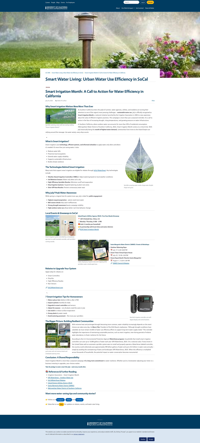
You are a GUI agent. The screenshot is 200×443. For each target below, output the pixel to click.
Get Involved (139, 8)
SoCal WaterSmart (100, 170)
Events (63, 2)
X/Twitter (79, 400)
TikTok (69, 400)
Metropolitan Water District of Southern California (64, 388)
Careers (47, 2)
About (118, 8)
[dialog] (100, 436)
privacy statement (79, 434)
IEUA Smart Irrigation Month (89, 229)
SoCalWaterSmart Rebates (56, 380)
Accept (151, 439)
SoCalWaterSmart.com (55, 287)
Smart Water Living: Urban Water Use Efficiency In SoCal (67, 73)
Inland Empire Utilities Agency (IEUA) (60, 383)
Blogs (58, 2)
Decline (143, 439)
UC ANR (47, 73)
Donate (150, 2)
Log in (143, 2)
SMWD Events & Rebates (121, 263)
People (53, 2)
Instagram (60, 400)
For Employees (70, 2)
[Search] (138, 2)
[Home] (56, 8)
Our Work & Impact (127, 8)
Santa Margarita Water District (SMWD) (61, 386)
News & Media (149, 8)
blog (61, 404)
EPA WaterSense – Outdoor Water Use (60, 378)
